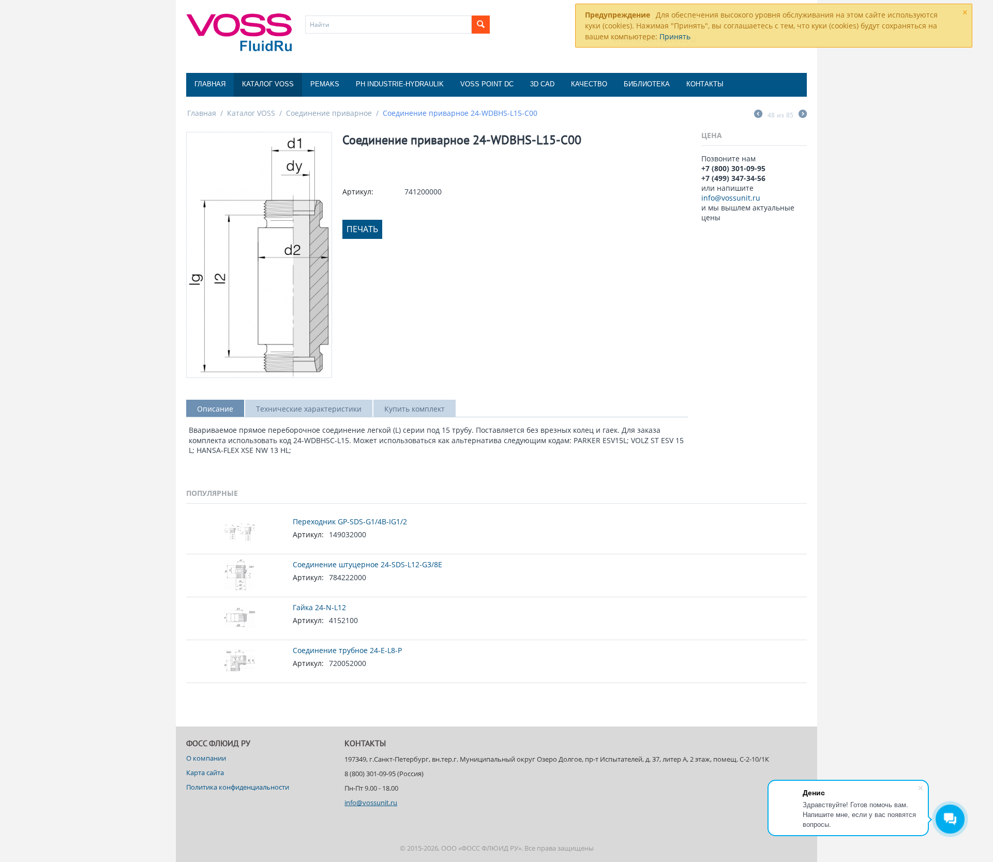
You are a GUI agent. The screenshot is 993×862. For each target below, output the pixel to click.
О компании (206, 758)
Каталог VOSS (268, 84)
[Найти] (481, 25)
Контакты (705, 84)
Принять (674, 36)
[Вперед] (803, 115)
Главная (209, 84)
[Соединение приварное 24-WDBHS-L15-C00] (259, 254)
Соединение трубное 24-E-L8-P (347, 650)
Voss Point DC (487, 84)
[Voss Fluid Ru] (239, 31)
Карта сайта (205, 772)
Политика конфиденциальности (237, 787)
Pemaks (324, 84)
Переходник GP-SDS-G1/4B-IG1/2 (350, 521)
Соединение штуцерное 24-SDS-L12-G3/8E (367, 564)
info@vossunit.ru (730, 198)
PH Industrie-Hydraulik (400, 84)
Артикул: (357, 191)
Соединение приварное (329, 113)
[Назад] (758, 115)
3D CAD (542, 84)
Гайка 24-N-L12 (319, 607)
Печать (362, 229)
